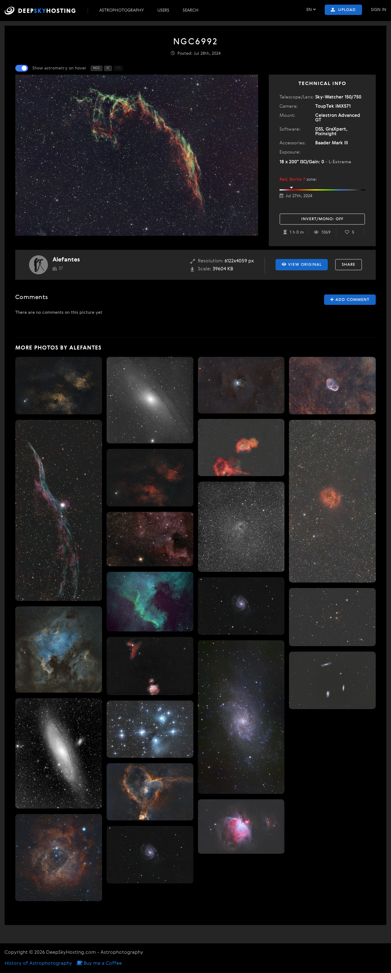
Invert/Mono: (322, 219)
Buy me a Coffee (102, 963)
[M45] (150, 729)
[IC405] (241, 527)
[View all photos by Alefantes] (38, 264)
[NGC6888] (332, 385)
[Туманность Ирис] (241, 385)
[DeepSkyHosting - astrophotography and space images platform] (45, 10)
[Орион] (150, 666)
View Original (304, 265)
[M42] (241, 826)
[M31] (58, 753)
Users (163, 10)
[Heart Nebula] (150, 791)
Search (191, 10)
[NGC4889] (332, 617)
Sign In (378, 10)
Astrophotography (121, 10)
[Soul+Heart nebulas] (241, 447)
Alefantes (66, 260)
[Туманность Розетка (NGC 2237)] (58, 857)
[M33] (241, 717)
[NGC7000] (58, 649)
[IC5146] (332, 501)
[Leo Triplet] (332, 680)
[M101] (150, 854)
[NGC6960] (58, 385)
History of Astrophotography (38, 963)
